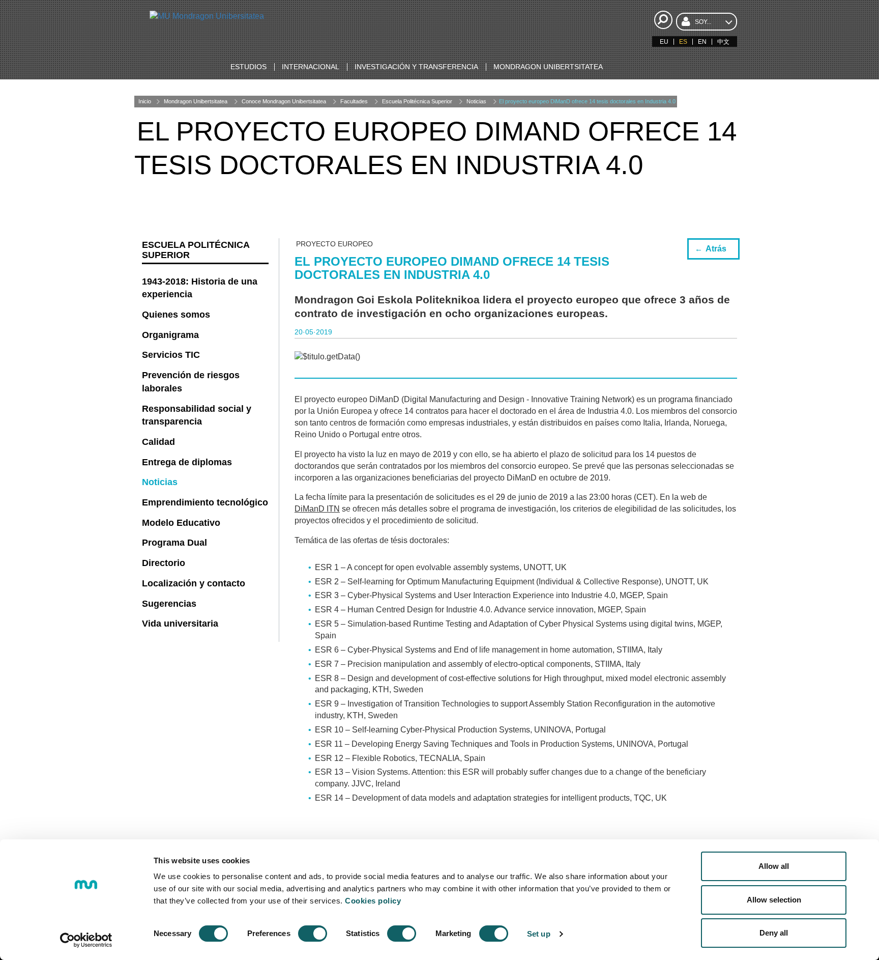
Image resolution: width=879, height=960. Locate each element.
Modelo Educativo (181, 523)
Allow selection (774, 899)
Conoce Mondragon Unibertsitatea (284, 101)
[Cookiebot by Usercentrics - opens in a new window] (86, 940)
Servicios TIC (171, 355)
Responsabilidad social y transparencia (196, 415)
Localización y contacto (193, 583)
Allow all (773, 866)
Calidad (158, 442)
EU (664, 42)
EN (702, 42)
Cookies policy (373, 900)
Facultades (354, 101)
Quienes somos (176, 314)
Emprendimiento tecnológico (205, 502)
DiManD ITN (317, 508)
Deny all (773, 932)
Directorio (163, 563)
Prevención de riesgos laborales (191, 381)
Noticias (476, 101)
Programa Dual (174, 543)
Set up (538, 933)
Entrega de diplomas (187, 462)
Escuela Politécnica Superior (417, 101)
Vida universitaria (180, 623)
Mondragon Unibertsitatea (195, 101)
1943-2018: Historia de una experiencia (199, 288)
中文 (723, 42)
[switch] (312, 933)
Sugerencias (169, 604)
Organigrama (170, 335)
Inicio (144, 101)
